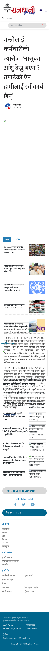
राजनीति (5, 529)
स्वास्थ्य (5, 543)
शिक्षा (4, 539)
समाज (5, 533)
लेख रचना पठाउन (13, 513)
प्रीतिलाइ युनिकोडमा (10, 561)
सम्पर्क (5, 565)
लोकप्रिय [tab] (17, 239)
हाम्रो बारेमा (7, 558)
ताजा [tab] (7, 239)
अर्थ (3, 536)
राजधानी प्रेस (17, 105)
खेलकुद (5, 546)
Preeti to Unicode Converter (20, 491)
